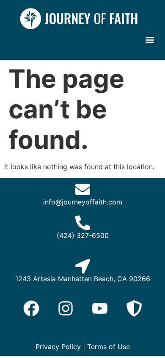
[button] (150, 40)
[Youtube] (100, 308)
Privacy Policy (58, 346)
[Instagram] (66, 308)
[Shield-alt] (134, 308)
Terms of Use (108, 346)
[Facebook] (31, 308)
